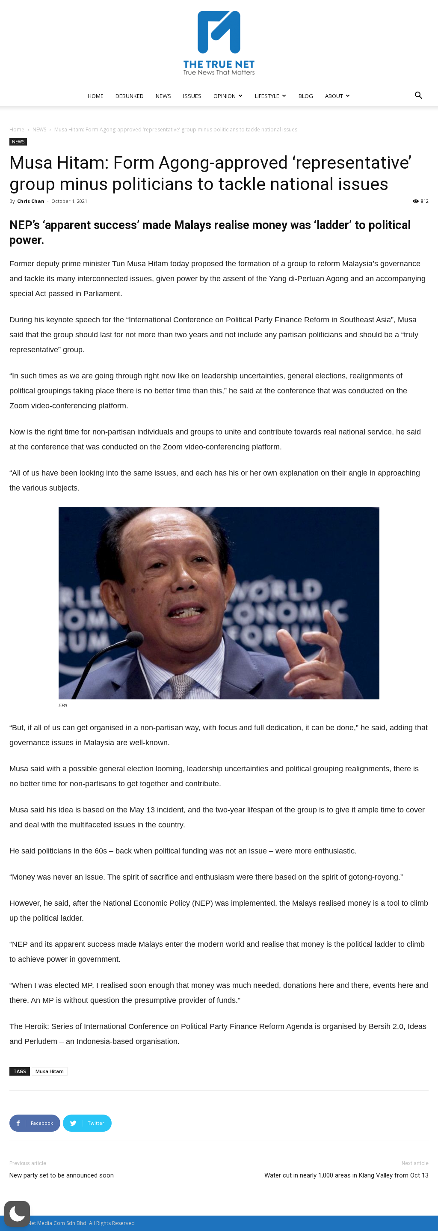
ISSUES (192, 96)
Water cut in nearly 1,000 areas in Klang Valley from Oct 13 (346, 1175)
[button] (418, 96)
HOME (96, 96)
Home (16, 129)
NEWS (163, 96)
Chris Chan (30, 201)
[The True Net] (219, 43)
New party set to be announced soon (61, 1175)
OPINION (224, 96)
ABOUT (334, 96)
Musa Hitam (50, 1071)
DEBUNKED (129, 96)
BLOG (306, 96)
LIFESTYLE (267, 96)
